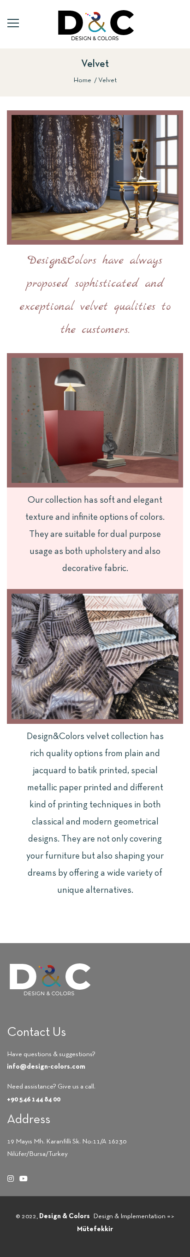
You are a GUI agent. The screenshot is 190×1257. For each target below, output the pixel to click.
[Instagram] (10, 1178)
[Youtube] (23, 1178)
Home (82, 80)
